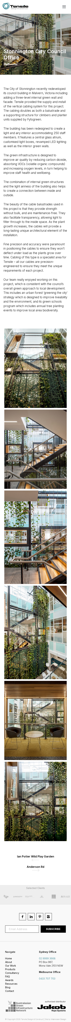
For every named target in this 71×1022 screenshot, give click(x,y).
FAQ (7, 976)
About (8, 962)
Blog (7, 987)
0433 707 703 (47, 978)
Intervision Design (58, 1019)
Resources (11, 983)
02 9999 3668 (47, 958)
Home (8, 958)
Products (10, 969)
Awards (9, 980)
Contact (9, 990)
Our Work (10, 965)
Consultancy (12, 972)
